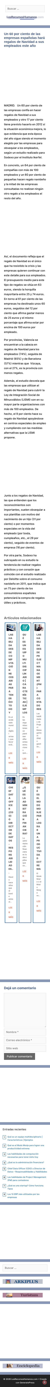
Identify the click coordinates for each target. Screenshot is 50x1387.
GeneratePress (27, 1382)
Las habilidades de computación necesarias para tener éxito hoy (11, 673)
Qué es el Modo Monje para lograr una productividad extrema (25, 1147)
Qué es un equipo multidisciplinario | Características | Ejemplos (25, 673)
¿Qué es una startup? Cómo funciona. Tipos (25, 1187)
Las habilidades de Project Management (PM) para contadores (26, 1178)
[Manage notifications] (44, 1382)
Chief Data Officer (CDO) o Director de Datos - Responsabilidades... (11, 830)
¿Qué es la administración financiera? (25, 1162)
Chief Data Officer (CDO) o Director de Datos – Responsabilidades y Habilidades (27, 1170)
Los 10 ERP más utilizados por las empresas (23, 1196)
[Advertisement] (25, 77)
